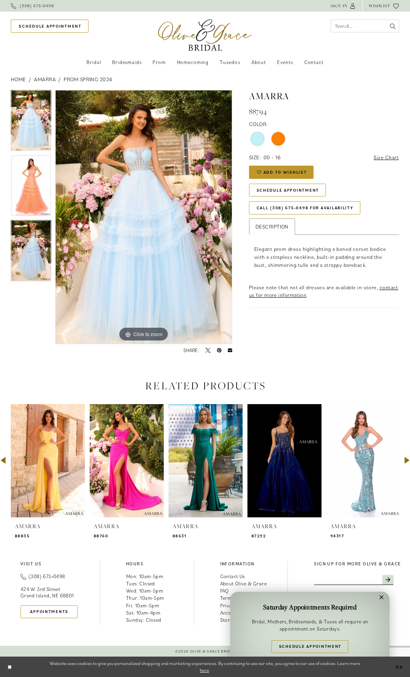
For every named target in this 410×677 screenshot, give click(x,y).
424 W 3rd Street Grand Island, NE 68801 (47, 592)
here (204, 670)
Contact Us (232, 576)
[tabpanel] (31, 122)
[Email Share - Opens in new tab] (230, 351)
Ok (399, 667)
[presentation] (48, 460)
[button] (343, 6)
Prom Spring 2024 (88, 79)
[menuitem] (32, 6)
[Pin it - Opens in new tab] (219, 350)
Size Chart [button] (386, 157)
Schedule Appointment (288, 190)
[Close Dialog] (10, 666)
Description (272, 226)
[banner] (205, 35)
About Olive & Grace (243, 583)
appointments (49, 611)
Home (18, 79)
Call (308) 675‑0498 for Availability (305, 207)
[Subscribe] (388, 580)
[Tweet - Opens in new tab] (208, 350)
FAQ (224, 590)
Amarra (45, 79)
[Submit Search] (392, 26)
